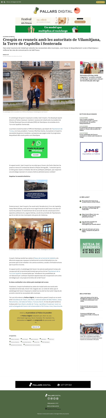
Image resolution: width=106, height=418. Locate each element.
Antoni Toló (36, 342)
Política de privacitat (64, 413)
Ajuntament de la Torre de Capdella (32, 345)
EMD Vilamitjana (45, 342)
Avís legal (56, 413)
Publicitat (39, 413)
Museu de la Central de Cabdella (44, 258)
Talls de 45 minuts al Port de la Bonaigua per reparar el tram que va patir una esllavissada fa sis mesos (89, 299)
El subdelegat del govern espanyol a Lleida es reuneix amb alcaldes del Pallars (91, 129)
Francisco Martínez (15, 342)
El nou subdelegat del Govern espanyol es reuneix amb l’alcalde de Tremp (91, 136)
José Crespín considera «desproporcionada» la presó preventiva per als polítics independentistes (88, 121)
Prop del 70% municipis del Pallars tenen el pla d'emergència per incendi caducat (91, 223)
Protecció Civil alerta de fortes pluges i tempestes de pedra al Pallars (90, 230)
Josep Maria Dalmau (26, 342)
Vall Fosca (51, 339)
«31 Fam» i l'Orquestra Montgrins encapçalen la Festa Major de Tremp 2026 (91, 208)
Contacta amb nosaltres (47, 413)
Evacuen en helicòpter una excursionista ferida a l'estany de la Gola (89, 315)
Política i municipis (15, 339)
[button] (100, 2)
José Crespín (25, 339)
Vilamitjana (43, 339)
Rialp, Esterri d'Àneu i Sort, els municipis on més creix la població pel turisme (90, 216)
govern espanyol (34, 339)
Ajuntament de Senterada (16, 345)
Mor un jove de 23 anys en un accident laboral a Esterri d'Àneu (91, 201)
